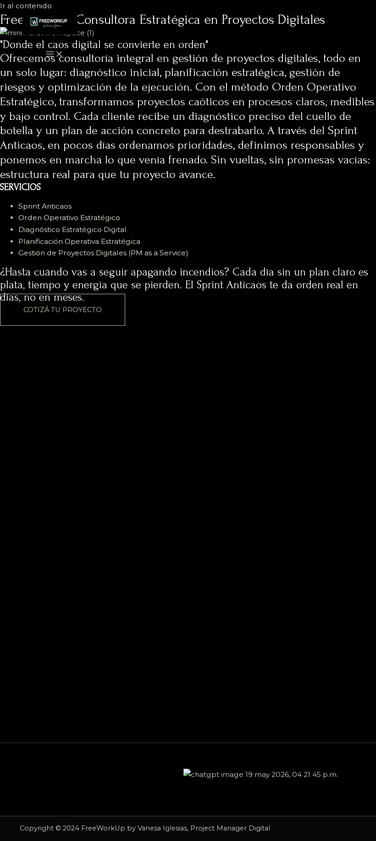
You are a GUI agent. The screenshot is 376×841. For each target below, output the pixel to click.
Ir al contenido (26, 5)
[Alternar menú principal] (54, 54)
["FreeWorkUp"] (49, 25)
